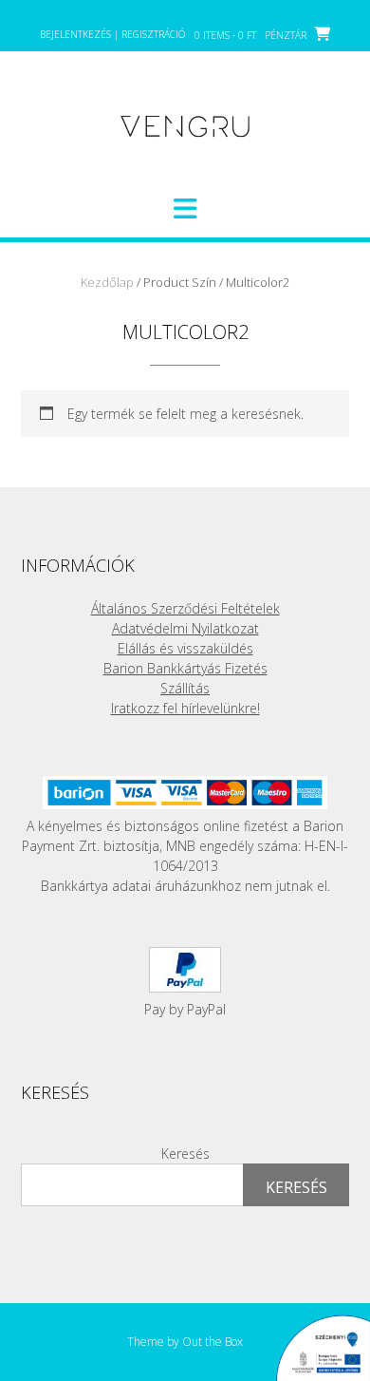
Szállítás (185, 688)
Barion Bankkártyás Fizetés (185, 668)
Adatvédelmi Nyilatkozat (185, 628)
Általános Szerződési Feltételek (185, 608)
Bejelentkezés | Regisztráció (112, 34)
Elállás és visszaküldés (185, 648)
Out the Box (212, 1342)
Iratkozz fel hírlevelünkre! (185, 708)
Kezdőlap (107, 282)
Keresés (185, 1154)
